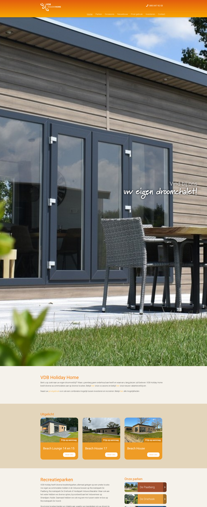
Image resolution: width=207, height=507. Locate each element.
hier (117, 386)
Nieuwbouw (122, 14)
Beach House (136, 448)
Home (90, 14)
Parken (99, 14)
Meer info (69, 455)
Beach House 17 (96, 448)
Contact (161, 14)
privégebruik (54, 391)
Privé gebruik (137, 14)
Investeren (150, 14)
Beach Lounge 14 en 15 (58, 448)
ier (93, 386)
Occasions (109, 14)
